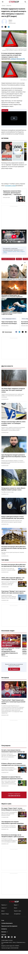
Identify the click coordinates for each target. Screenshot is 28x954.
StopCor (10, 20)
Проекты (3, 905)
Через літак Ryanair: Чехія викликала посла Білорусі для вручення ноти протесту (9, 324)
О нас (2, 920)
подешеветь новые (10, 185)
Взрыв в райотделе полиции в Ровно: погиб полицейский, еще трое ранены (12, 517)
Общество (9, 5)
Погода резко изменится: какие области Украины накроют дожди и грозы (13, 489)
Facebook (10, 251)
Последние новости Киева (8, 259)
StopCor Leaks (6, 804)
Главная (3, 5)
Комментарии (8, 332)
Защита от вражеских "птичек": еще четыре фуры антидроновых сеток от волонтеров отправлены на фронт (11, 651)
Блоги (15, 908)
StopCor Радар (5, 914)
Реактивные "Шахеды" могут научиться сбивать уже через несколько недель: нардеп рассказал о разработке (13, 593)
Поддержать (15, 669)
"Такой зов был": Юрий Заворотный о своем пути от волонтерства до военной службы (13, 701)
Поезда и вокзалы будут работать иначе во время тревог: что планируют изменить (13, 423)
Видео (15, 905)
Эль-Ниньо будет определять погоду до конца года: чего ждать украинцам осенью (13, 390)
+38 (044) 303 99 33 (14, 796)
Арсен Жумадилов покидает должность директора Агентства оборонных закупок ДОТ (13, 456)
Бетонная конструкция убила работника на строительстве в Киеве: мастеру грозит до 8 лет (13, 548)
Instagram (22, 251)
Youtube (14, 251)
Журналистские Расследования (9, 926)
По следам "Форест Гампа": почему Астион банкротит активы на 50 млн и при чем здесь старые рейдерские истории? (13, 810)
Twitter (17, 251)
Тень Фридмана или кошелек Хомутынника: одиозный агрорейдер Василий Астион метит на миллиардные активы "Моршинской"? (13, 824)
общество (19, 259)
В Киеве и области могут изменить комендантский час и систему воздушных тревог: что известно (13, 765)
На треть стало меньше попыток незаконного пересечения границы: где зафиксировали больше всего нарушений (13, 751)
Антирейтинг (17, 914)
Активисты (4, 929)
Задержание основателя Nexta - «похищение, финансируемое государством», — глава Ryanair (12, 192)
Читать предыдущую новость (9, 318)
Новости (3, 908)
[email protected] (14, 948)
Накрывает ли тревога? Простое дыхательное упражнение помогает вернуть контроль (11, 778)
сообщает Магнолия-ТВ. (18, 59)
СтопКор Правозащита (7, 923)
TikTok (5, 253)
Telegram (5, 251)
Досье (2, 911)
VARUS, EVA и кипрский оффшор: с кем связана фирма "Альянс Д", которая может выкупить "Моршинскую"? (12, 579)
